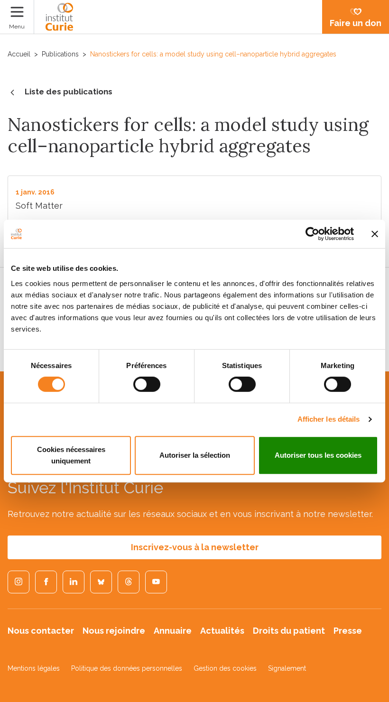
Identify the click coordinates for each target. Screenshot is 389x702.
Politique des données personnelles (126, 668)
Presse (347, 631)
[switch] (146, 384)
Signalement (287, 668)
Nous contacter (41, 631)
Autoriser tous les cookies (318, 455)
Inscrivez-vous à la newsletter (195, 547)
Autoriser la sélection (194, 455)
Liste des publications (68, 91)
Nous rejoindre (114, 631)
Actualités (222, 631)
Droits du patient (289, 631)
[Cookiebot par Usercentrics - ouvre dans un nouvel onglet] (312, 234)
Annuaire (173, 631)
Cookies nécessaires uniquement (71, 455)
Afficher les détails (328, 419)
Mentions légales (34, 668)
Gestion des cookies (225, 668)
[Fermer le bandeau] (374, 234)
